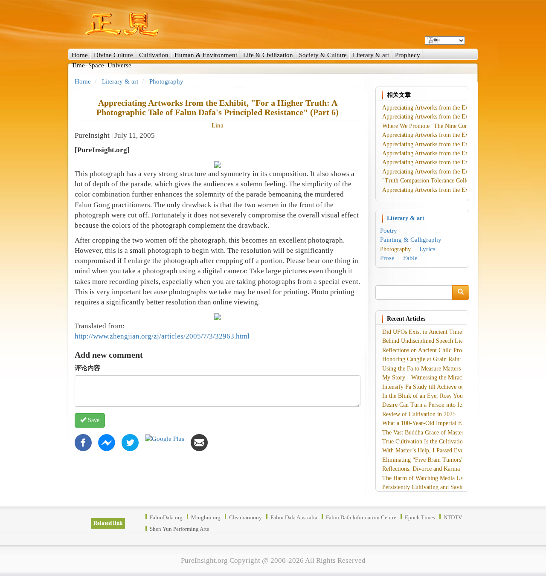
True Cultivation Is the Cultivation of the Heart (439, 441)
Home (80, 55)
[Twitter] (130, 441)
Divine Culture (113, 55)
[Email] (199, 441)
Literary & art (371, 55)
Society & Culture (323, 55)
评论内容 (87, 368)
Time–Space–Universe (101, 65)
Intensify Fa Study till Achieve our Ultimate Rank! (443, 387)
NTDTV (453, 517)
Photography (166, 81)
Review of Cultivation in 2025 (419, 414)
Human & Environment (205, 55)
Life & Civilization (268, 55)
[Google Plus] (164, 438)
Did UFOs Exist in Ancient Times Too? (430, 332)
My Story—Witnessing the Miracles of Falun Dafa (443, 377)
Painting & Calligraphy (410, 239)
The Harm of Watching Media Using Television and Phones (454, 478)
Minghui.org (206, 517)
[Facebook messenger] (106, 441)
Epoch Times (420, 517)
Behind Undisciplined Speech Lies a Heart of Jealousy (447, 341)
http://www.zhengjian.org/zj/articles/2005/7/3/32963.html (162, 336)
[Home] (273, 24)
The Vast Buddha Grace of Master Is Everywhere (441, 432)
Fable (410, 258)
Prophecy (407, 55)
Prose (387, 258)
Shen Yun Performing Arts (179, 529)
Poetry (388, 230)
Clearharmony (245, 517)
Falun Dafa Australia (293, 517)
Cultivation (153, 55)
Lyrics (427, 249)
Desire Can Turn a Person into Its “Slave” (432, 405)
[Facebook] (83, 441)
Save (92, 420)
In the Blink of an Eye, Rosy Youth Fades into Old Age (449, 396)
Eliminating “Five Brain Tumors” (423, 460)
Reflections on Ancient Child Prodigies (429, 350)
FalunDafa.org (166, 517)
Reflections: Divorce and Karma (421, 469)
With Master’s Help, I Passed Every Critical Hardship (446, 450)
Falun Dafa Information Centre (361, 517)
